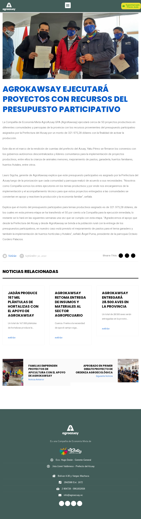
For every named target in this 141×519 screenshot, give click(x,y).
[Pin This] (133, 255)
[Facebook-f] (61, 503)
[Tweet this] (121, 255)
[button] (68, 5)
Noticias (12, 255)
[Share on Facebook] (127, 255)
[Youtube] (79, 503)
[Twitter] (67, 503)
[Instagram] (73, 503)
